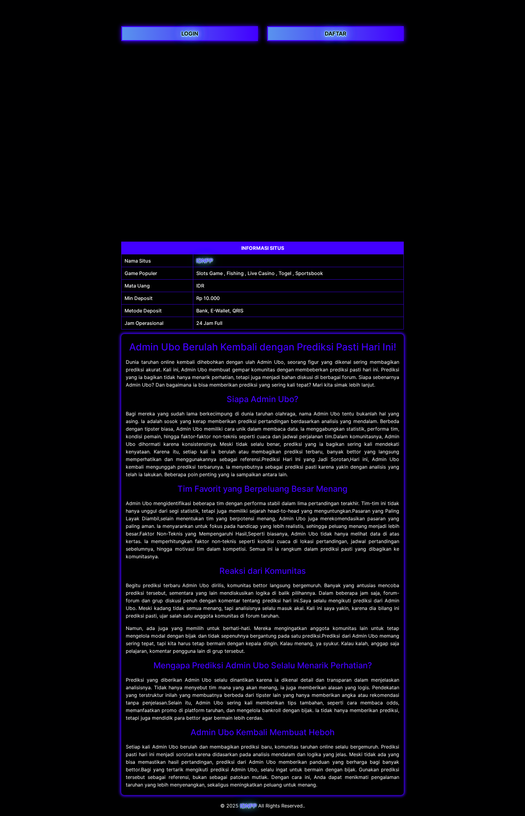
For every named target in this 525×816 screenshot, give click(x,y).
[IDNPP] (262, 18)
